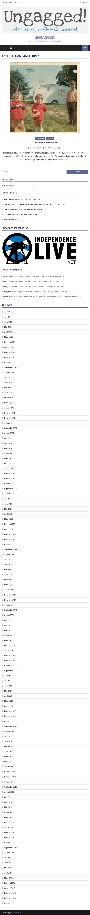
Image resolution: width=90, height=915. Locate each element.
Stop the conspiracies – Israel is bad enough (20, 214)
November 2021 (10, 600)
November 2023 (10, 479)
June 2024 (8, 443)
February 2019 (9, 762)
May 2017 (8, 868)
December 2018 (10, 772)
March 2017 (8, 878)
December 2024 (10, 413)
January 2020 (9, 706)
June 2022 (8, 565)
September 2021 (10, 610)
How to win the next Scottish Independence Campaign (39, 281)
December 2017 (10, 832)
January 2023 (9, 529)
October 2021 (9, 605)
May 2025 (8, 388)
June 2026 (8, 322)
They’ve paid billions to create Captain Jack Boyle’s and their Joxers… (42, 292)
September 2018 (10, 787)
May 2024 (8, 448)
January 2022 (9, 590)
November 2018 (10, 777)
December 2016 (10, 893)
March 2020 (8, 701)
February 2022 (9, 585)
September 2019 (10, 726)
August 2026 (9, 312)
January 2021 (9, 650)
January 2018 (9, 827)
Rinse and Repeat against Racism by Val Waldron (22, 199)
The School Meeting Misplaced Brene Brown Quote (23, 209)
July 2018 (7, 797)
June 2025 (8, 383)
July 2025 (7, 378)
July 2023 (7, 499)
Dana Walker (9, 276)
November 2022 (10, 539)
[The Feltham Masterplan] (45, 97)
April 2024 (8, 453)
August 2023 (9, 494)
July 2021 (7, 620)
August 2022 (9, 554)
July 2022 (7, 559)
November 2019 (10, 716)
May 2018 (8, 807)
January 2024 (9, 468)
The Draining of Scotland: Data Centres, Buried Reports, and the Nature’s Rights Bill (34, 204)
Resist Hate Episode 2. (12, 220)
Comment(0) (55, 148)
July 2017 (7, 858)
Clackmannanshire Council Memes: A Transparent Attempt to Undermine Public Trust (49, 297)
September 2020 (10, 671)
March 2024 (8, 458)
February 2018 (9, 822)
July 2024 (7, 438)
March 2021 (8, 640)
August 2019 (9, 731)
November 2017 (10, 837)
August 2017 (9, 853)
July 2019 (7, 736)
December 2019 (10, 711)
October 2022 (9, 544)
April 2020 (8, 696)
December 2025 (10, 352)
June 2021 (8, 625)
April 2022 (8, 575)
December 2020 (10, 656)
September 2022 (10, 549)
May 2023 (8, 509)
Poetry (50, 138)
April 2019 (8, 752)
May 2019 (8, 746)
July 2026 (7, 317)
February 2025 (9, 403)
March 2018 (8, 817)
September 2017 (10, 848)
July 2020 (7, 681)
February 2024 (9, 463)
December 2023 (10, 474)
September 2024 (10, 428)
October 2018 (9, 782)
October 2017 (9, 843)
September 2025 (10, 367)
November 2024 (10, 418)
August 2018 (9, 792)
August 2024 (9, 433)
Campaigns (40, 138)
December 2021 (10, 595)
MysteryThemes (15, 913)
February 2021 (9, 645)
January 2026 (9, 347)
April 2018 (8, 812)
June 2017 (8, 863)
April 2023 (8, 514)
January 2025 (9, 408)
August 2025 (9, 372)
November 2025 (10, 357)
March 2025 (8, 398)
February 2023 (9, 524)
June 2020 (8, 686)
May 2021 (8, 630)
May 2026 (8, 327)
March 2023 (8, 519)
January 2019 (9, 767)
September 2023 (10, 489)
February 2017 (9, 883)
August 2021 (9, 615)
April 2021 (8, 635)
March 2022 (8, 580)
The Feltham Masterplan (45, 142)
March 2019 (8, 757)
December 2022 (10, 534)
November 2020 (10, 661)
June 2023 (8, 504)
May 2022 (8, 570)
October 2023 (9, 484)
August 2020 (9, 676)
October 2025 (9, 362)
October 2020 (9, 666)
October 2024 (9, 423)
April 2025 (8, 393)
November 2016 (10, 898)
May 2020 (8, 691)
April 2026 (8, 332)
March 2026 (8, 337)
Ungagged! (45, 37)
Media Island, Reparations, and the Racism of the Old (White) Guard (41, 276)
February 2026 (9, 342)
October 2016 (9, 903)
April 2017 (8, 873)
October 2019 (9, 721)
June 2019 (8, 741)
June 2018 (8, 802)
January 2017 (9, 888)
